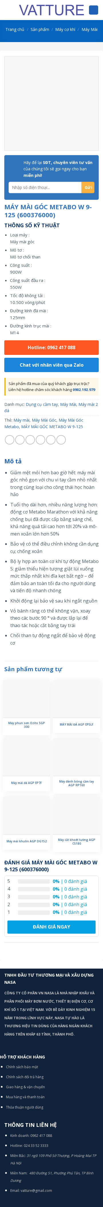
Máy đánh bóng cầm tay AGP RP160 (76, 783)
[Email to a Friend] (40, 440)
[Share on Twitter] (30, 440)
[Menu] (7, 10)
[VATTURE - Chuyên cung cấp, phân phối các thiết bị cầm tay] (51, 10)
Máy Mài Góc (44, 420)
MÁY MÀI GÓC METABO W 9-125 (52, 426)
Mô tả (13, 461)
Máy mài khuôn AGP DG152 (27, 841)
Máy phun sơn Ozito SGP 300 (26, 725)
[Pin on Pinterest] (51, 440)
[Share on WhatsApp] (9, 440)
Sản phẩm (40, 29)
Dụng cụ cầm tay (42, 404)
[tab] (51, 461)
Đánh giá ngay (51, 927)
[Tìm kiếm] (93, 10)
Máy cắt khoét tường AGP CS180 (76, 842)
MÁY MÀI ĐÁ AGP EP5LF (76, 724)
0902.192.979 (84, 389)
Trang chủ (14, 29)
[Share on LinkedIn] (61, 440)
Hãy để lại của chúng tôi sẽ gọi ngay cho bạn (57, 169)
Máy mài (21, 420)
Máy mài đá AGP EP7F (26, 783)
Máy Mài (90, 29)
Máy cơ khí (65, 29)
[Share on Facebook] (20, 440)
